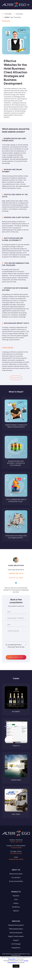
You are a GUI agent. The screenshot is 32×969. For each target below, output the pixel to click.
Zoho (16, 899)
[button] (16, 378)
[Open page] (16, 411)
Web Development (16, 933)
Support (16, 940)
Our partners (16, 877)
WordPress (16, 907)
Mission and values (16, 874)
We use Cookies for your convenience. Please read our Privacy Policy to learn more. (16, 954)
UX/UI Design (16, 944)
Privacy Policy (12, 959)
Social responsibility (16, 881)
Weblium (16, 911)
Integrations (16, 948)
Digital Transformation (16, 936)
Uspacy (16, 903)
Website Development (16, 925)
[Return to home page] (14, 5)
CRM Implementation (16, 929)
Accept (16, 966)
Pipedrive (16, 896)
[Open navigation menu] (28, 4)
